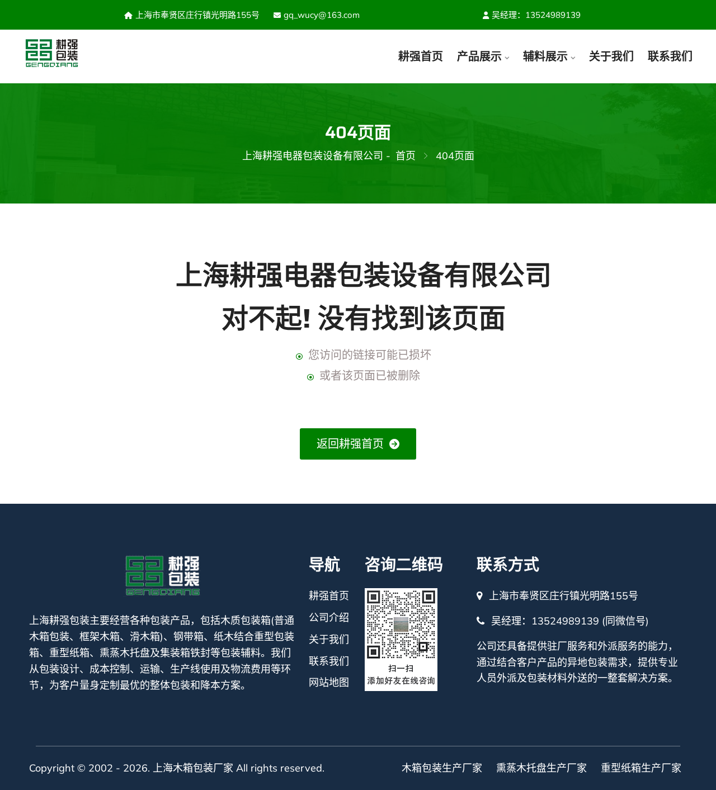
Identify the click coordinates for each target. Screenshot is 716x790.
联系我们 (670, 56)
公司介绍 (329, 617)
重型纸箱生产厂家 (641, 767)
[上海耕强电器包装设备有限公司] (73, 53)
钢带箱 (188, 636)
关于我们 (611, 56)
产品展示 (479, 56)
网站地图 (329, 682)
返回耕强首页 (350, 444)
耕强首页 (420, 56)
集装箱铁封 (185, 652)
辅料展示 (545, 56)
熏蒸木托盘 (125, 652)
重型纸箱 (69, 652)
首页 (405, 155)
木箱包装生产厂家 (442, 767)
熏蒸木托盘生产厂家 (541, 767)
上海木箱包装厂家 (193, 767)
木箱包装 (49, 636)
